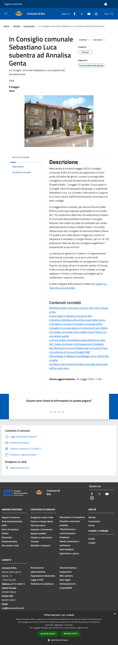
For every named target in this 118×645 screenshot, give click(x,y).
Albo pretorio (66, 575)
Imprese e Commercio (41, 529)
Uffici (4, 525)
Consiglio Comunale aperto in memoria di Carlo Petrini (78, 328)
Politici (5, 533)
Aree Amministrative (12, 521)
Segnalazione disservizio (43, 575)
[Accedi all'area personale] (106, 4)
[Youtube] (88, 14)
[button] (59, 640)
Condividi (83, 39)
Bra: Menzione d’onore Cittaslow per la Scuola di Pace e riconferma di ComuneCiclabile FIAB (78, 350)
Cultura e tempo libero (42, 521)
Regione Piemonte (13, 4)
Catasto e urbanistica (41, 537)
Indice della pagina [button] (20, 157)
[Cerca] (112, 13)
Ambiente (64, 537)
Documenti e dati (10, 545)
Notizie (92, 517)
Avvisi (91, 525)
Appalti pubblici (38, 533)
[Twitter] (80, 14)
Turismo (35, 541)
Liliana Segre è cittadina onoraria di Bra (70, 316)
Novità (16, 26)
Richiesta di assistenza (42, 583)
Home (6, 26)
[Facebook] (73, 14)
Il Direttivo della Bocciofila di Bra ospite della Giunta (77, 320)
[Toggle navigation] (5, 13)
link (86, 627)
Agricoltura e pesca (69, 553)
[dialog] (59, 628)
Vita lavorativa (38, 525)
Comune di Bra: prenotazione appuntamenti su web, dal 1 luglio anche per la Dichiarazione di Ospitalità (77, 342)
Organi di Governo (11, 517)
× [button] (115, 614)
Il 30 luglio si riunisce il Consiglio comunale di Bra (75, 324)
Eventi (91, 538)
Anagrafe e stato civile (42, 517)
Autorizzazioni (67, 549)
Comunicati (29, 26)
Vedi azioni (98, 39)
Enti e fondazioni (10, 529)
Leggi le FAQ (37, 579)
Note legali (65, 579)
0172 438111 (18, 584)
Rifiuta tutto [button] (70, 633)
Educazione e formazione (72, 517)
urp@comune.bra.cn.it (13, 608)
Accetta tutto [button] (48, 634)
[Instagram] (95, 14)
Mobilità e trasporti (40, 545)
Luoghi (91, 542)
